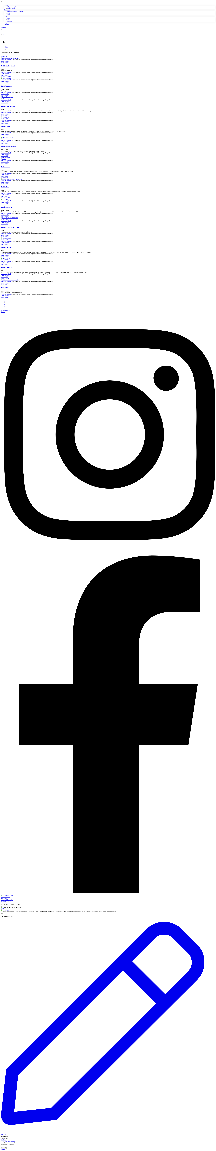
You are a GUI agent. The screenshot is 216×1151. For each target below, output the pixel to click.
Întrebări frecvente (5, 897)
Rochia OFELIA (6, 267)
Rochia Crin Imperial (8, 106)
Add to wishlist (5, 61)
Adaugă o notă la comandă (8, 1143)
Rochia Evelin (5, 167)
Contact (3, 312)
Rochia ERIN (5, 126)
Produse (6, 47)
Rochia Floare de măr (8, 146)
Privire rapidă (4, 62)
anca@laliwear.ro (5, 310)
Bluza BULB (5, 288)
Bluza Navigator (6, 86)
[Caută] (108, 32)
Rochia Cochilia (6, 207)
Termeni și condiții (6, 901)
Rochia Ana (5, 187)
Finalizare (3, 1140)
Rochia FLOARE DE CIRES (11, 227)
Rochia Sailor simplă (8, 66)
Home (5, 46)
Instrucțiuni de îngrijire (7, 900)
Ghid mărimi (4, 898)
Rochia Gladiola (6, 247)
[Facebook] (109, 892)
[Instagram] (109, 554)
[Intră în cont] (2, 30)
